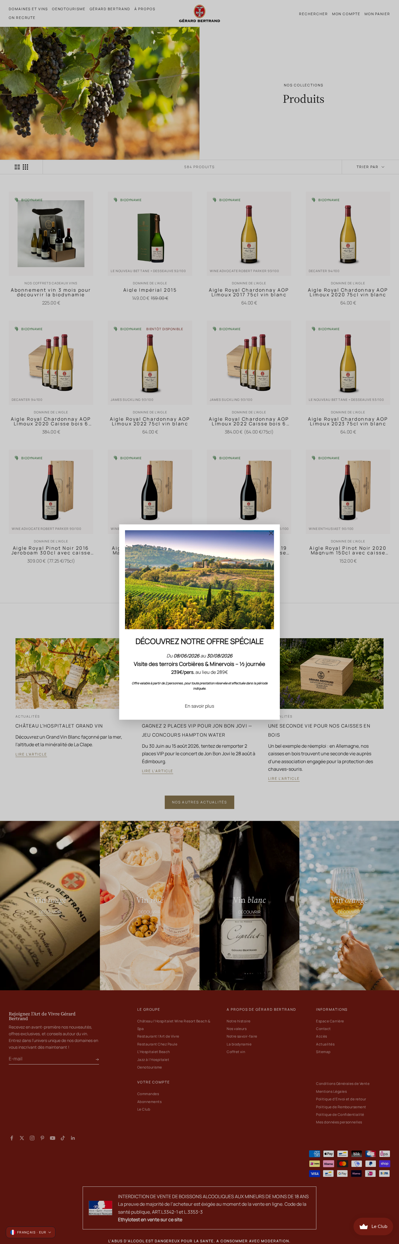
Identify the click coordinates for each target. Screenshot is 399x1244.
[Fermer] (271, 533)
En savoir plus (199, 706)
